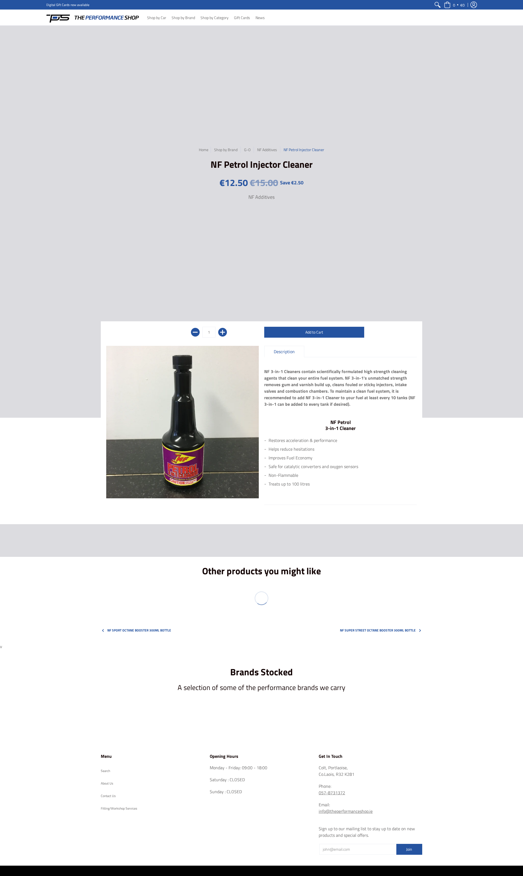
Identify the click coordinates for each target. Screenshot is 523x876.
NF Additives (267, 149)
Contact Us (108, 795)
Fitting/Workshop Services (119, 808)
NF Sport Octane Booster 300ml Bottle (139, 630)
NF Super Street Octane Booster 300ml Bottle (378, 630)
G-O (247, 149)
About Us (107, 783)
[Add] (222, 332)
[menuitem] (437, 5)
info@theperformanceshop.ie (346, 811)
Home (203, 149)
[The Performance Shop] (92, 17)
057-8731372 (332, 792)
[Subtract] (195, 332)
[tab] (284, 351)
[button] (454, 5)
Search (105, 770)
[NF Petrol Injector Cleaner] (182, 422)
